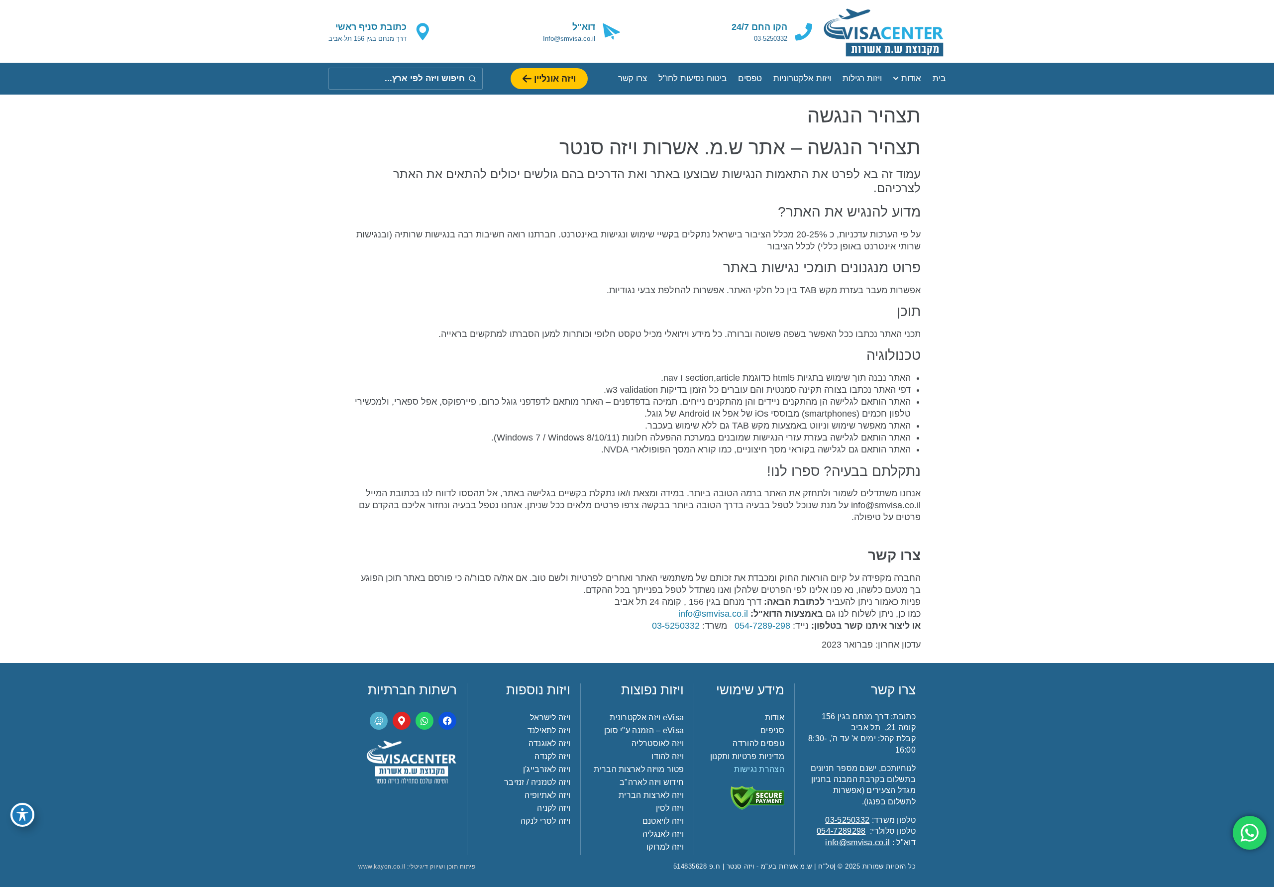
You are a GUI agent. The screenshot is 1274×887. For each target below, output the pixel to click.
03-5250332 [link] (676, 626)
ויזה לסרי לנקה (545, 821)
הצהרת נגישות (759, 769)
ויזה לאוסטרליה (658, 743)
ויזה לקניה (553, 808)
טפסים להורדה (758, 743)
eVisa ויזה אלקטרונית (647, 717)
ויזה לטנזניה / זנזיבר (537, 782)
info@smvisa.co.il (713, 614)
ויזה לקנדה (552, 756)
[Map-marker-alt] (402, 721)
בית (939, 78)
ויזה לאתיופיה (547, 795)
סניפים (772, 730)
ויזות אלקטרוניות (802, 78)
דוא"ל (583, 27)
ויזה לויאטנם (663, 821)
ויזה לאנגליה (663, 834)
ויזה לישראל (550, 717)
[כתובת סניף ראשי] (422, 31)
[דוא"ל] (611, 31)
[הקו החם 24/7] (803, 31)
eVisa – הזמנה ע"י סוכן (644, 730)
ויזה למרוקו (665, 847)
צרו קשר (632, 78)
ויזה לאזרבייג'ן (546, 769)
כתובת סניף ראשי (371, 27)
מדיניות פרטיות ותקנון (747, 756)
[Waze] (379, 721)
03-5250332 (847, 820)
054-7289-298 (762, 626)
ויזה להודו (667, 756)
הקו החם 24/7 (759, 27)
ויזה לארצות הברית (651, 795)
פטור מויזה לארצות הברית (639, 769)
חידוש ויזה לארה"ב (652, 782)
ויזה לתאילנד (549, 730)
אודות (911, 78)
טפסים (750, 78)
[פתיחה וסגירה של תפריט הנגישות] (22, 815)
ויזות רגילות (862, 78)
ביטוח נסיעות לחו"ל (692, 78)
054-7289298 (841, 831)
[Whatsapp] (424, 721)
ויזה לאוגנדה (549, 743)
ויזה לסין (670, 808)
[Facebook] (447, 721)
